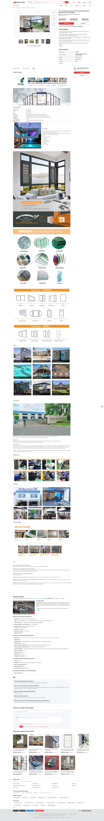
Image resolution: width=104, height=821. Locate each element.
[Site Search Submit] (67, 2)
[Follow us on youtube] (87, 810)
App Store (16, 810)
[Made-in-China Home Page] (19, 2)
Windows (22, 637)
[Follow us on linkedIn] (90, 810)
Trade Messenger (30, 810)
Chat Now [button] (84, 23)
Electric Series (54, 785)
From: (18, 711)
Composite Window (17, 797)
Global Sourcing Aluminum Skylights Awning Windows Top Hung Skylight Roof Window (52, 772)
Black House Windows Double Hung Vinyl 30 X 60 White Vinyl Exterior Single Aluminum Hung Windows (20, 750)
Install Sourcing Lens (40, 810)
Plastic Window (25, 797)
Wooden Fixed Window (27, 805)
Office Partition (51, 637)
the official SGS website (38, 598)
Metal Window (32, 7)
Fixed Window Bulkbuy (51, 805)
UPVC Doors (74, 783)
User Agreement (58, 817)
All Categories (16, 5)
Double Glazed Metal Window (52, 797)
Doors (25, 637)
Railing (28, 637)
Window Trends (43, 805)
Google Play (22, 810)
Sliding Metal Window (41, 797)
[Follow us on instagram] (85, 810)
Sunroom (46, 637)
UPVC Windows (54, 783)
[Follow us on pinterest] (88, 810)
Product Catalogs (28, 781)
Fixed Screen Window (17, 805)
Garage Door (56, 637)
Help (71, 5)
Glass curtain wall (55, 787)
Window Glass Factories (51, 802)
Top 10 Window (35, 805)
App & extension (77, 5)
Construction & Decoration (20, 7)
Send (21, 726)
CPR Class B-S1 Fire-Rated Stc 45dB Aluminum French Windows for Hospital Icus (67, 772)
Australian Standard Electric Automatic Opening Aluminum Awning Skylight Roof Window (36, 772)
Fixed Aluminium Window (61, 802)
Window (27, 7)
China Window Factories (18, 802)
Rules (90, 5)
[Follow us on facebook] (82, 810)
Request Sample (80, 26)
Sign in (90, 2)
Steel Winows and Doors (36, 787)
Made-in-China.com (47, 815)
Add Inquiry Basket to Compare (35, 45)
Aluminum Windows (16, 783)
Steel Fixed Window (80, 802)
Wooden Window (33, 797)
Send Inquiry (66, 23)
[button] (63, 2)
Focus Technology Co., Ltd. (44, 817)
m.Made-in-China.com (54, 815)
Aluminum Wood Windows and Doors (19, 785)
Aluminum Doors (35, 783)
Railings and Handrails (36, 785)
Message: (17, 717)
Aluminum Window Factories (29, 802)
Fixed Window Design (71, 802)
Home (14, 7)
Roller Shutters (15, 787)
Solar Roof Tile (41, 637)
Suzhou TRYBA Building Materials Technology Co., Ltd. (70, 14)
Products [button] (30, 2)
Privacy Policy (69, 817)
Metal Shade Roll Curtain (33, 637)
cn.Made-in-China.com (62, 815)
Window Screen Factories (40, 802)
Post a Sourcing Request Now (43, 726)
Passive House (74, 785)
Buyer (66, 5)
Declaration (63, 817)
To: (18, 714)
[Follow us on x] (84, 810)
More (14, 807)
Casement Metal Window (63, 797)
